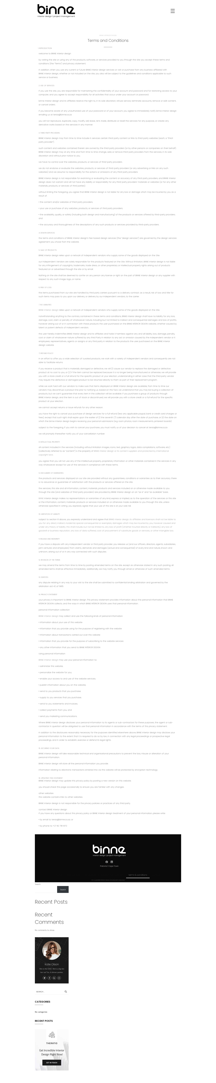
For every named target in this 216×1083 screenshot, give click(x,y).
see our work (73, 874)
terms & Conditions (138, 874)
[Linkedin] (111, 861)
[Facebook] (106, 861)
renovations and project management (104, 874)
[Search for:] (52, 991)
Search (37, 884)
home (59, 874)
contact (156, 874)
